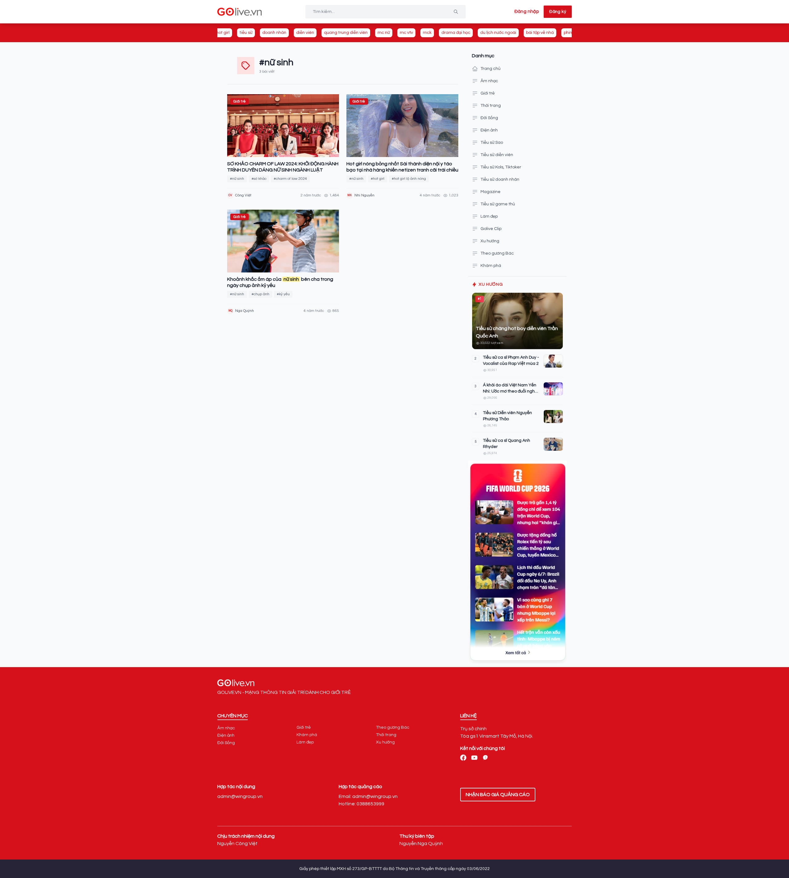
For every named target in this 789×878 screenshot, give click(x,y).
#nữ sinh (237, 179)
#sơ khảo (258, 179)
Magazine (490, 192)
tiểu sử (245, 32)
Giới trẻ (487, 93)
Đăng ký (557, 12)
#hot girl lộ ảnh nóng (409, 179)
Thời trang (490, 105)
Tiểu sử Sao (491, 142)
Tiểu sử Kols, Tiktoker (500, 167)
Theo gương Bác (497, 253)
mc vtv (406, 32)
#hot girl (377, 179)
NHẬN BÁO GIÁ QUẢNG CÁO (498, 794)
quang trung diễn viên (346, 32)
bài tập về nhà (540, 32)
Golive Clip (490, 229)
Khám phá (490, 266)
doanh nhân (274, 32)
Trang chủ (490, 68)
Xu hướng (489, 241)
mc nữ (384, 32)
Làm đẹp (489, 216)
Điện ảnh (489, 130)
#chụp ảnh (260, 294)
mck (427, 32)
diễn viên (305, 32)
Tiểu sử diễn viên (496, 155)
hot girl (223, 32)
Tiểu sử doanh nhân (499, 179)
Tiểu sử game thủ (497, 204)
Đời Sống (489, 118)
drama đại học (455, 32)
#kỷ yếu (283, 294)
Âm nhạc (489, 81)
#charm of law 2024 (290, 179)
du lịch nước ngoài (498, 32)
